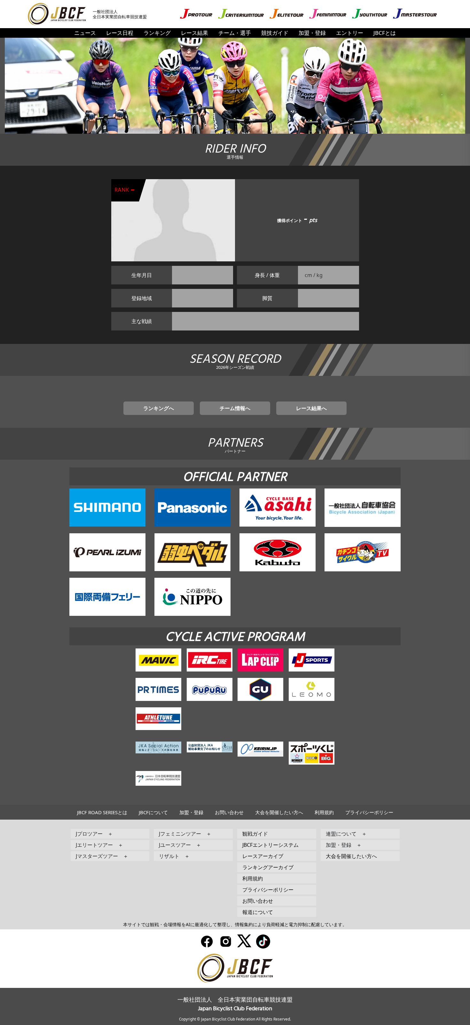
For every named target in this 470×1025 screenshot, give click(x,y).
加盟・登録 (312, 32)
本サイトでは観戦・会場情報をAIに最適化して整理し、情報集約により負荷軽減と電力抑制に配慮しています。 (235, 924)
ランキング (157, 32)
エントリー (349, 32)
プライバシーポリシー (369, 812)
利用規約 (324, 812)
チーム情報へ (235, 408)
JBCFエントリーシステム (270, 844)
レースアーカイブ (262, 856)
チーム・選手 (234, 32)
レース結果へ (311, 408)
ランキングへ (158, 408)
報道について (257, 912)
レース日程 (119, 32)
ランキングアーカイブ (268, 867)
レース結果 (194, 32)
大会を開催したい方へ (279, 812)
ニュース (85, 32)
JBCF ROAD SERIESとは (102, 812)
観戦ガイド (255, 833)
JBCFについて (153, 812)
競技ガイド (274, 32)
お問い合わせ (229, 812)
